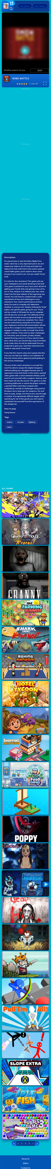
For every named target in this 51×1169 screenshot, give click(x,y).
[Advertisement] (25, 170)
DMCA (25, 1163)
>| (37, 1143)
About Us (25, 1159)
